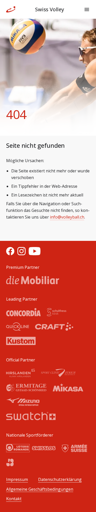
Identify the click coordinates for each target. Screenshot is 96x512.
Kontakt (14, 498)
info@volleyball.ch (67, 217)
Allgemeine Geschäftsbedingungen (39, 489)
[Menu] (87, 9)
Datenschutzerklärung (60, 479)
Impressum (17, 479)
